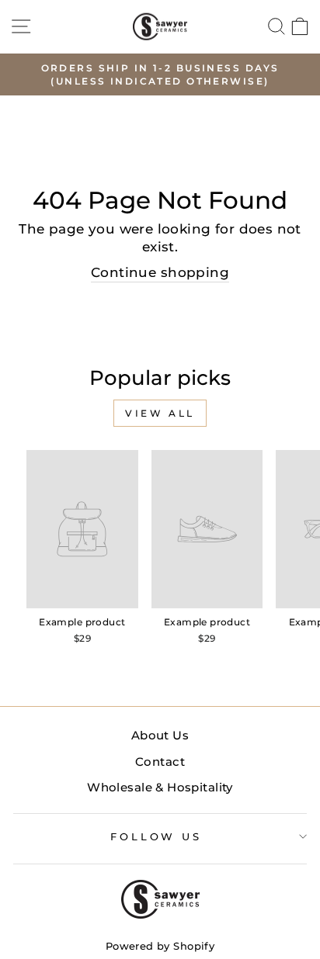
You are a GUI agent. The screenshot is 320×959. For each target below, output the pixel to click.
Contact (160, 761)
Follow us (156, 836)
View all (160, 413)
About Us (160, 735)
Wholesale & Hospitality (160, 787)
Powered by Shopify (160, 946)
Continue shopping (160, 272)
